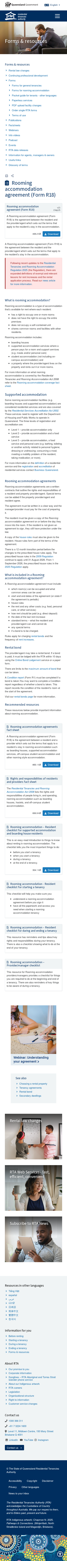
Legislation (14, 1391)
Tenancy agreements (30, 1087)
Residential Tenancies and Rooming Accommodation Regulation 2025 (33, 266)
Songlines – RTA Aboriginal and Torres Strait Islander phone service (32, 1378)
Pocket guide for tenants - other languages (34, 95)
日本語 (12, 1307)
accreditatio (45, 466)
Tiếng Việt (14, 1291)
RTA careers (15, 1387)
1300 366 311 (16, 1420)
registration (28, 466)
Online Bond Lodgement (28, 660)
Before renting (16, 1336)
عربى (11, 1299)
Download (52, 234)
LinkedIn (13, 1439)
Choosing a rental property (33, 1083)
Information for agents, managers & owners (31, 155)
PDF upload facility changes (26, 105)
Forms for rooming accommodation (30, 90)
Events (12, 145)
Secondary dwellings (30, 1095)
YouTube (28, 1439)
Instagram (43, 1439)
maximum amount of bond (42, 668)
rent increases (26, 639)
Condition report (15, 677)
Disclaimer (47, 1480)
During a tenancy (18, 1344)
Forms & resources (19, 1352)
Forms (12, 80)
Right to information (19, 1399)
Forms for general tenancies (27, 85)
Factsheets (14, 125)
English (54, 4)
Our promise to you (19, 1369)
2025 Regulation (13, 566)
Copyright (32, 1480)
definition (39, 463)
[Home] (16, 16)
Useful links (15, 160)
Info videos (14, 135)
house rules (26, 537)
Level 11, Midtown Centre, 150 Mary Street (30, 1431)
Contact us (13, 1447)
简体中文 (13, 1311)
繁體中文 (13, 1315)
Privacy (13, 1487)
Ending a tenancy (18, 1348)
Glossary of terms (18, 165)
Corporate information (20, 1373)
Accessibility (15, 1480)
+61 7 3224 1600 (17, 1426)
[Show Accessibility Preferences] (60, 1554)
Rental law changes (19, 70)
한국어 (12, 1319)
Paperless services (22, 100)
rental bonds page (23, 696)
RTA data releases (18, 150)
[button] (12, 175)
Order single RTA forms (24, 110)
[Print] (6, 175)
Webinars (14, 130)
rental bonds (37, 636)
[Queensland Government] (21, 4)
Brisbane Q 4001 (14, 1434)
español (13, 1295)
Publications (15, 120)
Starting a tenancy (18, 1340)
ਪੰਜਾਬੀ (12, 1303)
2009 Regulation (44, 556)
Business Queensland (46, 470)
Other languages (30, 1487)
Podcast (13, 140)
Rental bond (25, 1091)
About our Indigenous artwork (24, 1383)
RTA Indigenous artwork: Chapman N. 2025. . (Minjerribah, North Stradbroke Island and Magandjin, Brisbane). (30, 1523)
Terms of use (19, 115)
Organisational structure (21, 1395)
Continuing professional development (28, 75)
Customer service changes (23, 1403)
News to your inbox (19, 1493)
